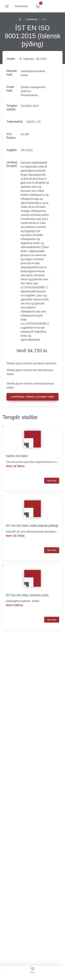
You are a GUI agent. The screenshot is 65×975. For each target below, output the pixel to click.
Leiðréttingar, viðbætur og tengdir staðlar (32, 396)
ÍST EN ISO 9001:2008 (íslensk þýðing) (32, 525)
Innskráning (21, 6)
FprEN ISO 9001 (17, 456)
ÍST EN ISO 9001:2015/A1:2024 (27, 595)
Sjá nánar (51, 480)
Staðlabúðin (32, 19)
